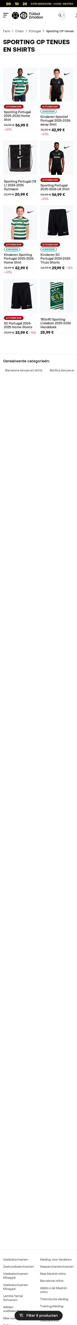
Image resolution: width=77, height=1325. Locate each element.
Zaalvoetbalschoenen (18, 1266)
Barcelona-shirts (52, 1280)
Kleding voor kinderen (55, 1259)
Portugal (35, 31)
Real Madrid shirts (53, 1273)
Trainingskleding (51, 1306)
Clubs (19, 31)
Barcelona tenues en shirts (23, 370)
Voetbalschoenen (15, 1259)
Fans (6, 31)
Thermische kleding (54, 1299)
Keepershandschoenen (57, 1266)
